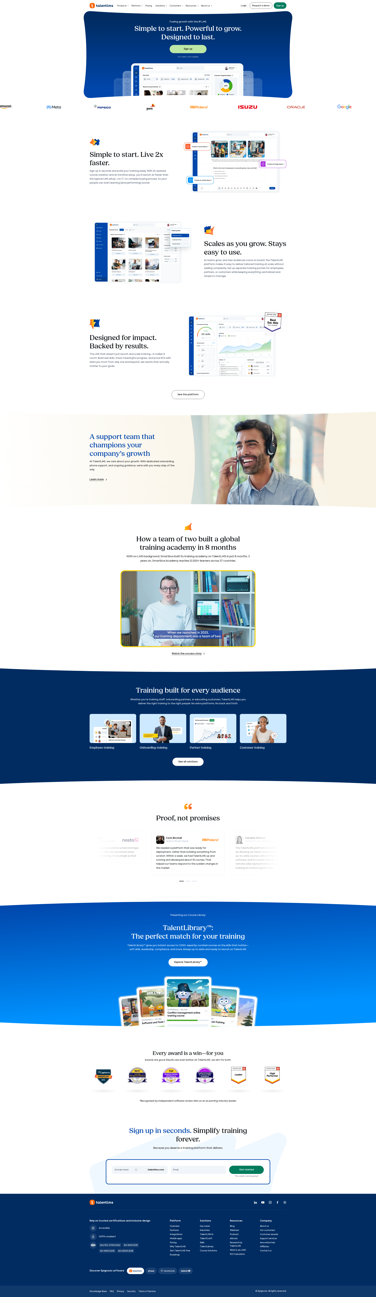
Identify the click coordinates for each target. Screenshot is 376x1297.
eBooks (234, 1239)
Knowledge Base (98, 1291)
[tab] (181, 881)
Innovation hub (267, 1243)
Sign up (280, 6)
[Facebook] (277, 1202)
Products (122, 6)
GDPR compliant (107, 1237)
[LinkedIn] (255, 1202)
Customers (175, 6)
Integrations (176, 1234)
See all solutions (188, 762)
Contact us (266, 1251)
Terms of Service (147, 1291)
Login (243, 6)
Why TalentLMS (178, 1247)
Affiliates (264, 1247)
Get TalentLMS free (180, 1251)
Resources (191, 6)
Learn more (97, 479)
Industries (205, 1230)
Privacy (120, 1291)
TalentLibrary (207, 1247)
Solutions (160, 6)
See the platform (188, 394)
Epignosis (262, 1291)
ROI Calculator (237, 1254)
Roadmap (175, 1255)
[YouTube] (262, 1202)
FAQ (112, 1291)
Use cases (205, 1226)
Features (174, 1230)
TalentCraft (206, 1239)
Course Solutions (208, 1251)
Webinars (234, 1230)
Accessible (104, 1228)
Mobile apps (176, 1239)
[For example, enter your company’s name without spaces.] (136, 1169)
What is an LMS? (238, 1250)
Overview (174, 1226)
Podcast (234, 1234)
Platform (136, 6)
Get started (246, 1170)
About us (205, 6)
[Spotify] (284, 1202)
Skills (202, 1243)
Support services (268, 1239)
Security (131, 1291)
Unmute (248, 577)
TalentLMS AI (206, 1234)
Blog (232, 1226)
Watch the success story (187, 654)
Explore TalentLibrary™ (188, 962)
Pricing (148, 6)
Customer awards (269, 1234)
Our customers (267, 1230)
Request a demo (261, 6)
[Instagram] (270, 1202)
